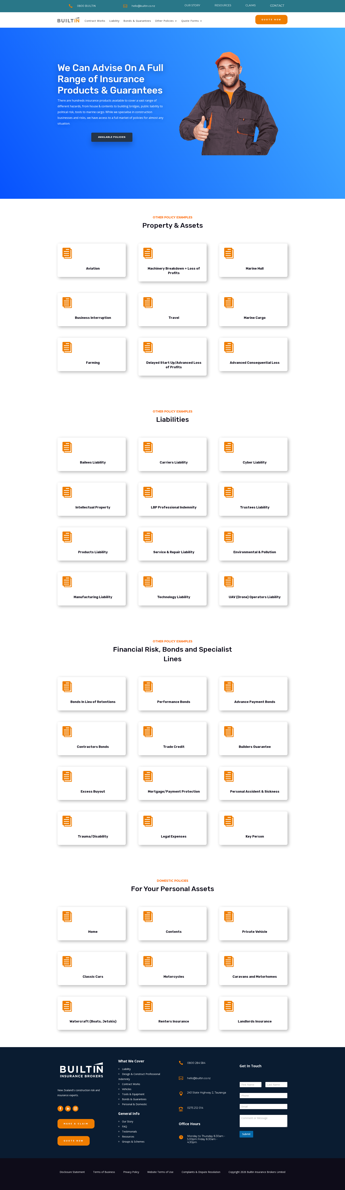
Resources (128, 1136)
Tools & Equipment (133, 1094)
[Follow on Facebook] (60, 1108)
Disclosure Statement (72, 1172)
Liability (114, 20)
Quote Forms (190, 20)
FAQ (124, 1126)
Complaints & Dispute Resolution (201, 1172)
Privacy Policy (131, 1172)
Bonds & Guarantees (137, 20)
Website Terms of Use (160, 1172)
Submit (246, 1134)
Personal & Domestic (134, 1104)
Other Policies (164, 20)
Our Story (127, 1121)
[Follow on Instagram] (75, 1108)
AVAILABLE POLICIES (112, 137)
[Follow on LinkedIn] (68, 1108)
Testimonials (129, 1131)
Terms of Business (104, 1172)
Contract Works (95, 20)
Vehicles (126, 1089)
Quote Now (271, 19)
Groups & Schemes (133, 1141)
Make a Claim (76, 1123)
